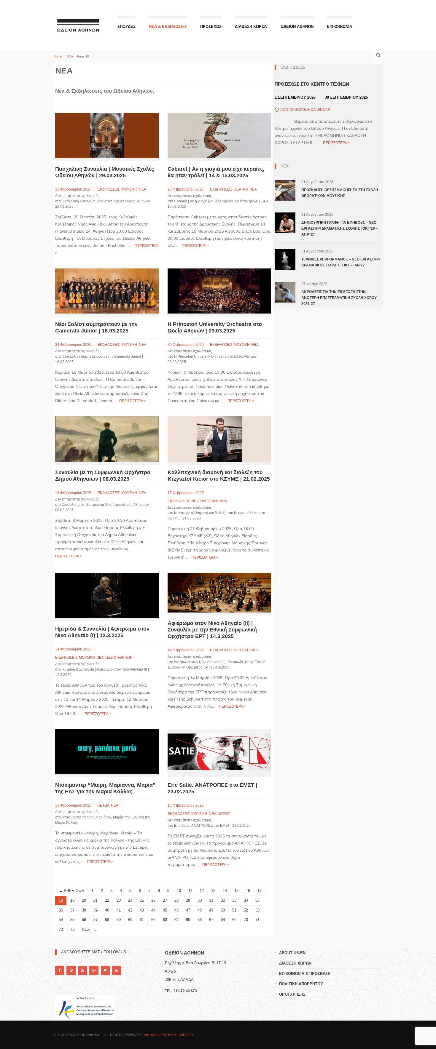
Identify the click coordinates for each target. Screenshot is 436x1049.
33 (234, 900)
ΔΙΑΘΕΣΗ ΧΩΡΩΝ (251, 26)
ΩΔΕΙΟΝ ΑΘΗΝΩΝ (297, 26)
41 (119, 910)
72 (61, 929)
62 (153, 919)
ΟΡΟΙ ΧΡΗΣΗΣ (292, 994)
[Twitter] (105, 970)
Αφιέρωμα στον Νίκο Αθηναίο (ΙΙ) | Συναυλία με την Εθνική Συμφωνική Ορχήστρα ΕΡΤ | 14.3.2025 (212, 629)
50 (223, 910)
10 (179, 890)
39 (95, 910)
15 (236, 890)
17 (259, 890)
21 (95, 900)
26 (153, 900)
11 (190, 890)
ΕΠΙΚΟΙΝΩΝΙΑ (339, 26)
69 (234, 919)
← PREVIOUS (71, 890)
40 (107, 910)
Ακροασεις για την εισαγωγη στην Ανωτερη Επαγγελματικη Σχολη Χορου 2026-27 (339, 298)
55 (72, 919)
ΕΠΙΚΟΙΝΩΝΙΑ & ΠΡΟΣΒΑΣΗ (304, 973)
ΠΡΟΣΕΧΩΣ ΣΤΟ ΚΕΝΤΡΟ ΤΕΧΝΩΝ (312, 84)
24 (130, 900)
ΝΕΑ (69, 56)
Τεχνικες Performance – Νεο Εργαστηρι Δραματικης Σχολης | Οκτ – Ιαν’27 (340, 262)
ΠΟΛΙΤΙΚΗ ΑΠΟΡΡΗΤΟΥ (301, 984)
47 (188, 910)
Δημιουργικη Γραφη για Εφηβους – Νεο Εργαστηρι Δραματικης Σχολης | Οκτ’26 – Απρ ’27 (339, 228)
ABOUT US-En (292, 953)
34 (246, 900)
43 (142, 910)
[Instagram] (70, 970)
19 (72, 900)
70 (246, 919)
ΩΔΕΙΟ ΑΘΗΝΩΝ (213, 501)
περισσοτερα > (195, 246)
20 (84, 900)
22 (107, 900)
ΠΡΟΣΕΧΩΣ (211, 26)
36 (61, 910)
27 (165, 900)
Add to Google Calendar (305, 110)
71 (257, 919)
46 (176, 910)
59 (119, 919)
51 (234, 910)
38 (84, 910)
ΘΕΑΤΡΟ (241, 189)
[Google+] (93, 970)
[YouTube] (82, 970)
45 (165, 910)
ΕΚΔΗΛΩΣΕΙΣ (109, 189)
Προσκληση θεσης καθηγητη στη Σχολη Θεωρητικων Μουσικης (339, 193)
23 (119, 900)
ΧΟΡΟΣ (224, 814)
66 (200, 919)
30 (200, 900)
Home (57, 56)
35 (257, 900)
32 (223, 900)
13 (213, 890)
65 (188, 919)
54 (61, 919)
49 (211, 910)
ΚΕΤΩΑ (103, 805)
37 (72, 910)
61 (142, 919)
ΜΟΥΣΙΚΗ (129, 189)
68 (223, 919)
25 (142, 900)
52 (246, 910)
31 (211, 900)
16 (248, 890)
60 (130, 919)
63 (165, 919)
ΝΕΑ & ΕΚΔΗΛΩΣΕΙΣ (168, 26)
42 (130, 910)
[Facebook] (59, 970)
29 (188, 900)
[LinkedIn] (116, 970)
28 (176, 900)
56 (84, 919)
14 (225, 890)
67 (211, 919)
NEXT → (89, 929)
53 (257, 910)
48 (200, 910)
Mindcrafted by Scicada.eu (168, 1035)
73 (72, 929)
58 (107, 919)
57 (95, 919)
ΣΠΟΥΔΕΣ (126, 26)
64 (176, 919)
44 (153, 910)
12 (202, 890)
